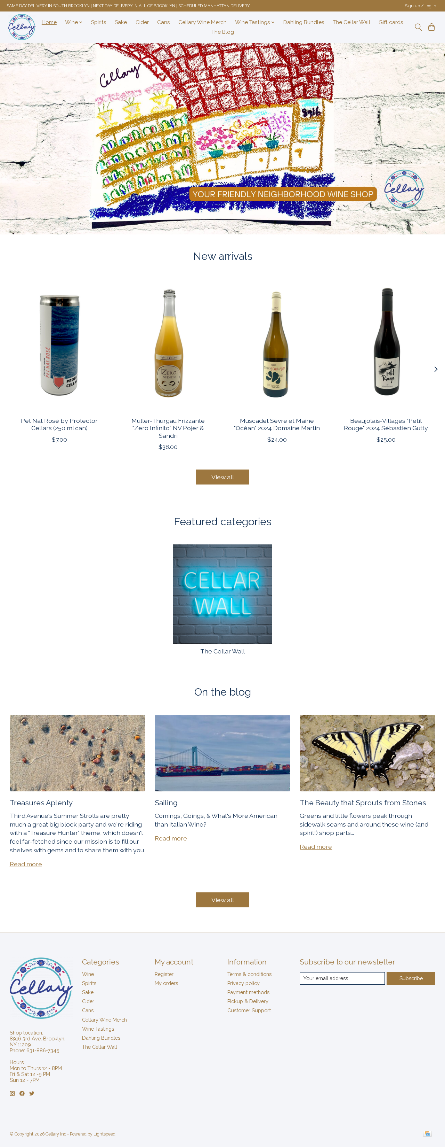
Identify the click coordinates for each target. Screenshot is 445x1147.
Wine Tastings (98, 1029)
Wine (88, 974)
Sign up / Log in (420, 5)
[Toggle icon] (418, 27)
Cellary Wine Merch (202, 22)
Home (49, 22)
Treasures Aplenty (41, 802)
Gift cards (391, 22)
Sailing (166, 802)
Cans (163, 22)
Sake (121, 22)
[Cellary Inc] (21, 27)
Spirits (98, 22)
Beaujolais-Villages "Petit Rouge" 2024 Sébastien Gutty (386, 424)
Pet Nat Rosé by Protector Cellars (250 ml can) (59, 424)
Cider (142, 22)
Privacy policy (243, 983)
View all (222, 477)
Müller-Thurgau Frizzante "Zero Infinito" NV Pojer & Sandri (168, 428)
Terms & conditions (249, 974)
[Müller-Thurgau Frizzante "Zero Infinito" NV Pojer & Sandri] (168, 345)
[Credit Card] (427, 1134)
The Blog (222, 32)
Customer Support (249, 1010)
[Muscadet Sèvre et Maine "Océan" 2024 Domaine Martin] (277, 345)
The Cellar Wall (351, 22)
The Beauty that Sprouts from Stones (363, 802)
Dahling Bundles (303, 22)
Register (164, 974)
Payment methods (248, 992)
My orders (166, 983)
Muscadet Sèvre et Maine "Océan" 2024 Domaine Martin (277, 424)
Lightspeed (104, 1134)
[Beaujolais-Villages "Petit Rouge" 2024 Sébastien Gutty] (386, 345)
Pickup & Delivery (247, 1001)
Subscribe (411, 978)
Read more (26, 864)
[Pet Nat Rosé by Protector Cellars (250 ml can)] (59, 345)
